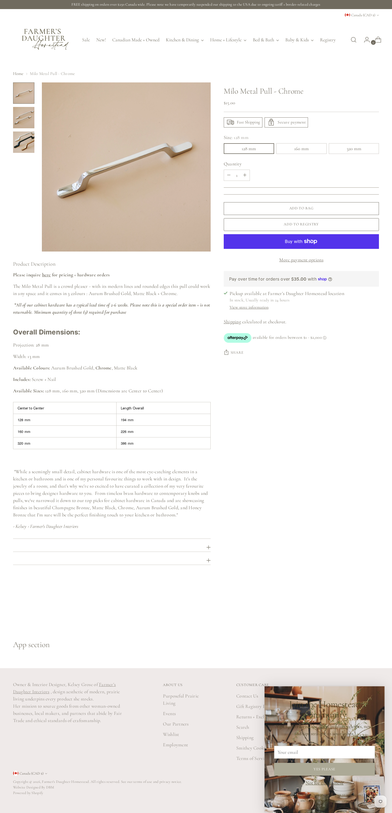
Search (242, 727)
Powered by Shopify (28, 793)
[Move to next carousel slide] (374, 611)
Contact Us (247, 696)
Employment (175, 745)
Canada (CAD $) (363, 15)
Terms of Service (252, 758)
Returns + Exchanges (256, 717)
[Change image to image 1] (23, 93)
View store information (249, 307)
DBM (49, 787)
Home (18, 73)
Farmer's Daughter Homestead (65, 781)
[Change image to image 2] (23, 117)
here (46, 275)
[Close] (378, 692)
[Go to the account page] (364, 39)
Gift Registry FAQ (254, 706)
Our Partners (176, 724)
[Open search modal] (353, 39)
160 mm (301, 148)
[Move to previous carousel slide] (362, 611)
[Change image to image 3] (23, 142)
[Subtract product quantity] (245, 175)
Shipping (232, 322)
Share (237, 352)
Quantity (233, 163)
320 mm (354, 148)
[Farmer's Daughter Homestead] (43, 40)
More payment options (301, 259)
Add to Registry (301, 224)
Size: (236, 137)
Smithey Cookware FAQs (261, 748)
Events (169, 713)
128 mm (249, 148)
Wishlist (171, 734)
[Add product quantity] (229, 175)
